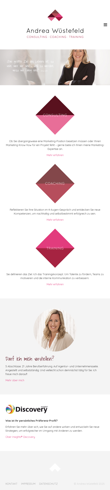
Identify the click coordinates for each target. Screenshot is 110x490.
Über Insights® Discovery (20, 437)
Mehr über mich (14, 380)
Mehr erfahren (55, 155)
